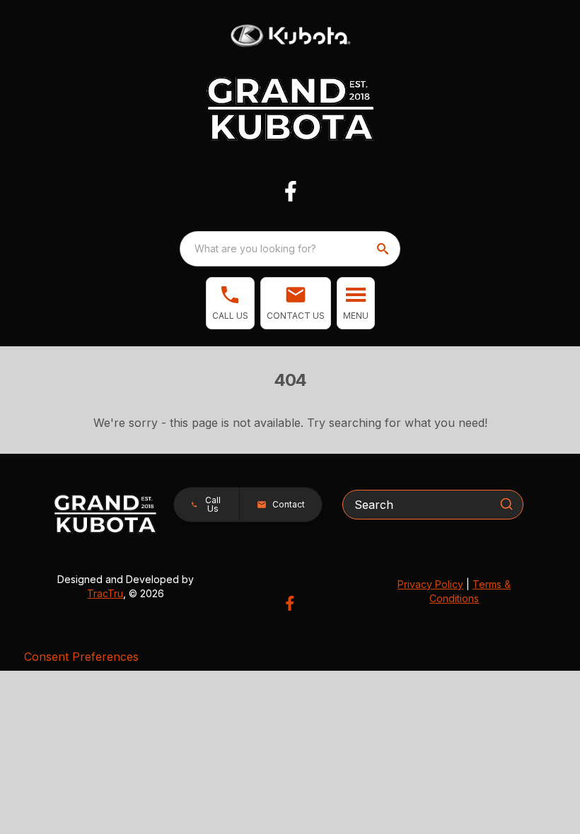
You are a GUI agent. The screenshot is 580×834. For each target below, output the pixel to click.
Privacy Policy (430, 584)
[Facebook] (290, 191)
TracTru (105, 593)
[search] (384, 249)
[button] (230, 303)
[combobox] (290, 249)
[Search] (506, 504)
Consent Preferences (81, 657)
